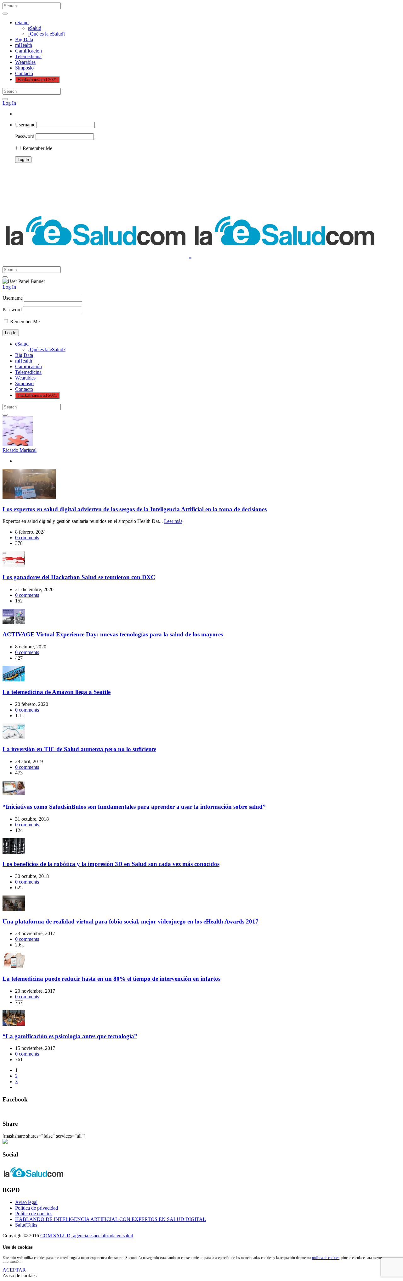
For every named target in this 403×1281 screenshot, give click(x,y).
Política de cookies (33, 1213)
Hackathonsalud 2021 (37, 79)
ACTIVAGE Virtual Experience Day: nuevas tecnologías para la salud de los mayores (113, 634)
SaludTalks (26, 1225)
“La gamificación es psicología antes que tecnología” (70, 1036)
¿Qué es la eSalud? (46, 33)
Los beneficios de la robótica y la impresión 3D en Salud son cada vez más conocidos (111, 864)
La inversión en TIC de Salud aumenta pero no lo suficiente (79, 749)
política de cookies (325, 1258)
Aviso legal (26, 1202)
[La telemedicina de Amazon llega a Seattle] (14, 679)
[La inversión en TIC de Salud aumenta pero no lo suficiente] (14, 737)
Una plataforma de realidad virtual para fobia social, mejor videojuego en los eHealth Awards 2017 (130, 921)
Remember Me (36, 148)
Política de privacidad (36, 1208)
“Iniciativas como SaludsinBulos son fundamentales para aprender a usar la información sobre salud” (134, 806)
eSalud (22, 22)
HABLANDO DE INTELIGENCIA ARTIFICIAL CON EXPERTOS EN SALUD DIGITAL (110, 1219)
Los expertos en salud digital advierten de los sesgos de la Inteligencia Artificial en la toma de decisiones (135, 509)
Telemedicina (28, 56)
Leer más (173, 521)
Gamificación (28, 50)
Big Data (24, 39)
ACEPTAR (14, 1270)
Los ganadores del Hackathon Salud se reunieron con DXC (79, 577)
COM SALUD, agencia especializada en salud (86, 1235)
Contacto (24, 73)
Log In (9, 103)
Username (25, 124)
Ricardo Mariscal (20, 450)
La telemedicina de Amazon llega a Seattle (57, 692)
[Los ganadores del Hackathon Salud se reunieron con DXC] (14, 565)
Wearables (25, 62)
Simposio (24, 67)
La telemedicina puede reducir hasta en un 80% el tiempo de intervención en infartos (111, 978)
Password (24, 136)
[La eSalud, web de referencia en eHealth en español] (190, 253)
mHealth (23, 45)
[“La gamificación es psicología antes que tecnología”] (14, 1024)
